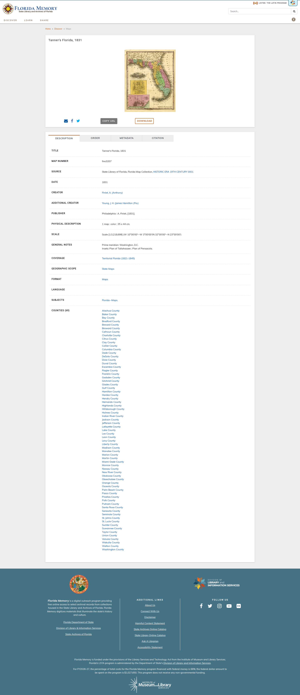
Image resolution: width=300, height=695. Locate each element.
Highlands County (112, 405)
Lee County (108, 433)
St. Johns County (111, 517)
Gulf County (108, 387)
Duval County (109, 363)
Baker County (109, 314)
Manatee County (111, 451)
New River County (112, 472)
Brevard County (110, 324)
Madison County (111, 447)
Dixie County (109, 359)
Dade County (109, 352)
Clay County (108, 342)
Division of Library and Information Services (187, 663)
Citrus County (109, 338)
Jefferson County (111, 423)
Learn (28, 20)
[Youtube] (229, 606)
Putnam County (110, 503)
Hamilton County (111, 391)
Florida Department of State (78, 622)
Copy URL (108, 121)
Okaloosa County (111, 475)
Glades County (110, 384)
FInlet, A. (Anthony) (112, 192)
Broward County (111, 328)
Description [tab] (64, 138)
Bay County (108, 317)
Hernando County (111, 401)
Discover (10, 20)
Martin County (110, 458)
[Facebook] (201, 606)
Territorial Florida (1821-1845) (118, 258)
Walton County (110, 546)
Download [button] (144, 121)
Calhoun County (111, 331)
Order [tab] (95, 138)
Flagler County (110, 370)
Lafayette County (111, 426)
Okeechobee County (113, 479)
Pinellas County (110, 496)
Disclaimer (150, 617)
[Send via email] (66, 121)
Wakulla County (111, 542)
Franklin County (110, 373)
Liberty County (110, 444)
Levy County (108, 440)
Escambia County (111, 366)
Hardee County (110, 394)
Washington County (113, 549)
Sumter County (110, 524)
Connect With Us (150, 611)
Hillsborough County (113, 409)
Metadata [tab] (127, 138)
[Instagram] (219, 606)
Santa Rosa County (112, 507)
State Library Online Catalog (150, 635)
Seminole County (111, 514)
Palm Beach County (112, 489)
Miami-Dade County (113, 461)
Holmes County (110, 412)
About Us (150, 605)
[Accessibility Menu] (294, 19)
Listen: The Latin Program (273, 3)
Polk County (108, 500)
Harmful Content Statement (150, 623)
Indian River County (112, 416)
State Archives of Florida (78, 634)
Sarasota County (111, 510)
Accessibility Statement (150, 647)
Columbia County (111, 349)
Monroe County (110, 465)
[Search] (294, 11)
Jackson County (110, 419)
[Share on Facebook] (72, 121)
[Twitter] (210, 606)
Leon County (109, 437)
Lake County (109, 430)
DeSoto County (110, 356)
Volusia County (110, 539)
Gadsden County (111, 377)
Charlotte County (111, 335)
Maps (68, 28)
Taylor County (109, 531)
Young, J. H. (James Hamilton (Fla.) (120, 203)
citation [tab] (158, 138)
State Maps (108, 268)
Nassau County (110, 468)
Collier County (109, 345)
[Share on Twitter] (78, 121)
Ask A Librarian (150, 641)
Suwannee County (112, 528)
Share (44, 20)
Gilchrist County (110, 380)
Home (48, 28)
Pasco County (109, 493)
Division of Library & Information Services (78, 628)
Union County (109, 535)
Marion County (110, 454)
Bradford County (111, 321)
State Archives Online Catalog (150, 629)
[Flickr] (238, 606)
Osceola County (110, 486)
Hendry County (110, 398)
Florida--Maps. (110, 300)
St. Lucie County (110, 521)
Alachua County (111, 310)
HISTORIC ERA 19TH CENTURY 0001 (173, 171)
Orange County (110, 482)
